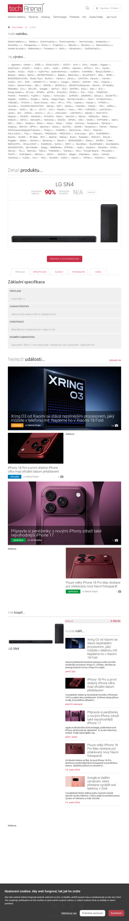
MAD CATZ (102, 113)
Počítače (74, 17)
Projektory (60, 45)
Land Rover (105, 109)
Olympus (107, 123)
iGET (60, 106)
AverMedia (88, 71)
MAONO (25, 116)
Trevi (78, 151)
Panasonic (91, 126)
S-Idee (110, 140)
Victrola (106, 154)
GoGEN (24, 99)
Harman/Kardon (76, 99)
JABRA (111, 106)
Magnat (13, 116)
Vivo (35, 157)
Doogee (45, 89)
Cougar (65, 82)
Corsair (54, 82)
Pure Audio (81, 133)
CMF (28, 82)
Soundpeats (113, 144)
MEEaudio (94, 116)
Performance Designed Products (25, 130)
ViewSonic (14, 157)
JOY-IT (43, 109)
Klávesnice (76, 48)
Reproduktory (104, 45)
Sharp (90, 140)
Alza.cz (69, 621)
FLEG (91, 92)
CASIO (12, 82)
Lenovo (40, 113)
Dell (38, 85)
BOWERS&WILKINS (18, 78)
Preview (17, 425)
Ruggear (13, 140)
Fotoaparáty (32, 45)
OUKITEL (67, 126)
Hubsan (91, 102)
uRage (73, 154)
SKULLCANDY (31, 144)
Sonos (59, 144)
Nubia (70, 123)
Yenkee (112, 157)
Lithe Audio (62, 113)
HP (61, 102)
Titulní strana (16, 27)
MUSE (91, 120)
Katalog (45, 17)
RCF (43, 137)
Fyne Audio (60, 95)
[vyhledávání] (87, 8)
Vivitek (26, 157)
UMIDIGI (62, 154)
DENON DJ (61, 85)
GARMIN (74, 95)
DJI (23, 89)
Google (35, 99)
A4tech (28, 64)
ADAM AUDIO (53, 64)
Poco (88, 130)
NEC (11, 123)
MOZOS (62, 120)
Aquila (106, 68)
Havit (91, 99)
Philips (49, 130)
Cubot (12, 85)
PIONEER (61, 130)
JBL (33, 109)
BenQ (32, 75)
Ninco (50, 123)
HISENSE (14, 102)
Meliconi (13, 120)
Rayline (12, 137)
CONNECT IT (40, 82)
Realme (53, 137)
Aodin (56, 68)
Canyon (95, 78)
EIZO (84, 89)
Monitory (88, 45)
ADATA (67, 64)
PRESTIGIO (66, 133)
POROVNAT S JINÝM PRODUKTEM (64, 259)
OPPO (34, 126)
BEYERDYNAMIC (46, 75)
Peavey (114, 126)
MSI (82, 120)
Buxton (50, 78)
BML (101, 75)
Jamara (12, 109)
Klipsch (62, 109)
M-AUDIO (49, 116)
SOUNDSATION (16, 147)
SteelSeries (56, 147)
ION (102, 106)
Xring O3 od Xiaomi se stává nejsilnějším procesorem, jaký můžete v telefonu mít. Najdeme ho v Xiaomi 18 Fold (62, 418)
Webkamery (35, 48)
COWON (87, 82)
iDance (51, 106)
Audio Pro (44, 71)
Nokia (60, 123)
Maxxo (83, 116)
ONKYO (23, 126)
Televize (73, 45)
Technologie (60, 17)
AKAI (77, 64)
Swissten (103, 147)
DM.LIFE (33, 89)
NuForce (80, 123)
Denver (96, 85)
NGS (20, 123)
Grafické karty (93, 48)
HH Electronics (104, 99)
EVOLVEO (62, 92)
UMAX (51, 154)
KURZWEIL (91, 109)
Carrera (107, 78)
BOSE (110, 75)
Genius (99, 95)
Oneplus (13, 126)
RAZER (23, 137)
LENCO (28, 113)
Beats (22, 75)
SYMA (114, 147)
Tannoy (12, 151)
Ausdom (75, 71)
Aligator (105, 64)
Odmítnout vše (69, 913)
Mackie (90, 113)
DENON (48, 85)
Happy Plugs (58, 99)
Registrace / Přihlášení (109, 8)
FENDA (74, 92)
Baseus (12, 75)
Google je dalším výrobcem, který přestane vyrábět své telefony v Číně (101, 783)
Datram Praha (25, 85)
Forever (12, 95)
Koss (72, 109)
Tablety (34, 41)
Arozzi (22, 71)
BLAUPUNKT (90, 75)
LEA (20, 113)
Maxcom (71, 116)
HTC (69, 102)
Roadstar (84, 137)
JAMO (23, 109)
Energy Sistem (16, 92)
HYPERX (103, 102)
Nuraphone (93, 123)
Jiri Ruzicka (36, 540)
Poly (27, 133)
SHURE (100, 140)
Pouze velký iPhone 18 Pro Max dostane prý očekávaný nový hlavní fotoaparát (93, 584)
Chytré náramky (68, 41)
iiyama (69, 106)
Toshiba (68, 151)
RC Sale (34, 137)
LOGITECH (76, 113)
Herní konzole (86, 41)
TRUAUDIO (108, 151)
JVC (51, 109)
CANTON (83, 78)
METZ (24, 120)
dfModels (13, 89)
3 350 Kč (115, 621)
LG (26, 27)
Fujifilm (36, 95)
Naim (115, 120)
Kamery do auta (17, 48)
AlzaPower (14, 68)
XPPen (88, 157)
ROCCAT (96, 137)
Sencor (62, 140)
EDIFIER (74, 89)
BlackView (74, 75)
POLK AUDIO (15, 133)
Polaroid (98, 130)
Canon (61, 78)
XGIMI (65, 157)
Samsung (49, 140)
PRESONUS (51, 133)
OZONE (78, 126)
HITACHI (26, 102)
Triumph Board (91, 151)
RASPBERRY (103, 133)
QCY (92, 133)
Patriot (103, 126)
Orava (56, 126)
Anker (38, 68)
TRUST (12, 154)
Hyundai (13, 106)
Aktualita (14, 476)
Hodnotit (91, 192)
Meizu (106, 116)
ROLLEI (107, 137)
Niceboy (30, 123)
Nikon (41, 123)
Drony (46, 45)
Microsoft (36, 120)
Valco (96, 154)
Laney (12, 113)
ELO (101, 89)
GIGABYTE (111, 95)
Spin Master (32, 147)
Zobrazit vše (115, 360)
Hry (84, 17)
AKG (85, 64)
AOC (47, 68)
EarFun (55, 89)
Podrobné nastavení (92, 913)
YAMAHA (100, 157)
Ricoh (73, 137)
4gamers (16, 64)
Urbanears (85, 154)
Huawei (79, 102)
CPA (97, 82)
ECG (65, 89)
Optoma (45, 126)
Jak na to (111, 17)
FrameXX (24, 95)
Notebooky (103, 41)
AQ (98, 68)
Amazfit (27, 68)
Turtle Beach (26, 154)
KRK (81, 109)
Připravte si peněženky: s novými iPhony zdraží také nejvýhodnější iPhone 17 (56, 533)
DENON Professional (80, 85)
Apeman (77, 68)
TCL (22, 151)
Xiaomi (76, 157)
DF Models (109, 85)
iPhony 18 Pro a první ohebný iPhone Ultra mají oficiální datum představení (33, 469)
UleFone (39, 154)
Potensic (38, 133)
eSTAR (51, 92)
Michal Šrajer (34, 425)
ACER (39, 64)
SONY (69, 144)
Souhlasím (116, 913)
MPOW (72, 120)
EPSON (41, 92)
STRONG (70, 147)
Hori (53, 102)
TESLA (43, 151)
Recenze (33, 17)
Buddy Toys (36, 78)
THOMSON (55, 151)
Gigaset (12, 99)
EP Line (30, 92)
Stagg (45, 147)
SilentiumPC (15, 144)
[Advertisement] (93, 458)
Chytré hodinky (49, 41)
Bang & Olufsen (104, 71)
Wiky (44, 157)
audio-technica (60, 71)
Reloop (64, 137)
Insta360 (81, 106)
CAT (20, 82)
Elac (93, 89)
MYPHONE (103, 120)
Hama (46, 99)
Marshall (36, 116)
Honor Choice (41, 102)
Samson (35, 140)
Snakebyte (47, 144)
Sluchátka (15, 45)
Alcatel (94, 64)
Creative (106, 82)
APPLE (88, 68)
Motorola (50, 120)
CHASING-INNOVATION (32, 106)
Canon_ (72, 78)
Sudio (80, 147)
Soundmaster (96, 144)
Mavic (60, 116)
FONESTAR (102, 92)
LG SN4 (32, 27)
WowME (54, 157)
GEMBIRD (87, 95)
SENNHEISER (76, 140)
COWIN (76, 82)
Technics (32, 151)
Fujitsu (47, 95)
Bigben (62, 75)
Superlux (91, 147)
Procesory (51, 48)
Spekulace (18, 540)
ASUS (32, 71)
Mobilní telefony (17, 17)
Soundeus (82, 144)
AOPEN (66, 68)
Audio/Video (96, 17)
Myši (63, 48)
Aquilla (12, 71)
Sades (24, 140)
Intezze (93, 106)
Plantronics (75, 130)
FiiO (83, 92)
